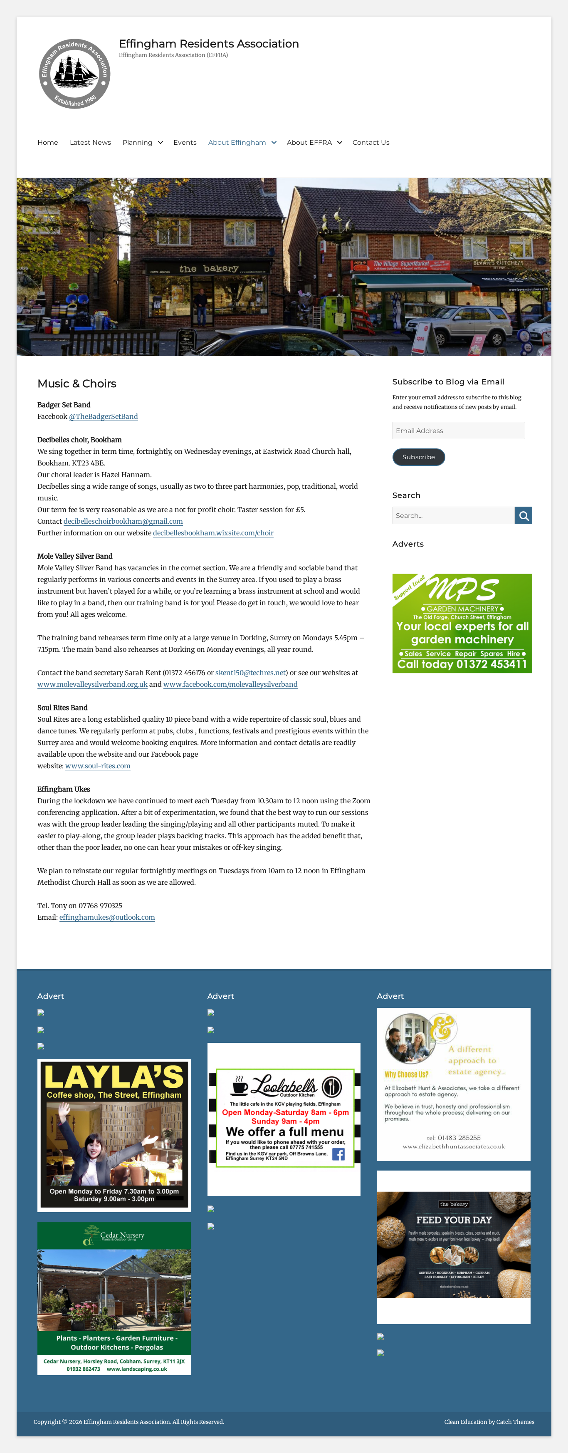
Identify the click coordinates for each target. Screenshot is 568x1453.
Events (185, 142)
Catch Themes (515, 1422)
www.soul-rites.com (98, 766)
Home (47, 142)
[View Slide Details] (462, 625)
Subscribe (419, 457)
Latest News (90, 142)
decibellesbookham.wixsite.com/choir (213, 533)
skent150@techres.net (250, 672)
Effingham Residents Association (209, 43)
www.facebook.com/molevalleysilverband (230, 684)
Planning (138, 142)
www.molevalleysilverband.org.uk (92, 684)
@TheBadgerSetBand (103, 416)
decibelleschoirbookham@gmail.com (123, 521)
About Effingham (237, 142)
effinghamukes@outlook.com (107, 917)
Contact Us (371, 142)
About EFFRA (309, 142)
